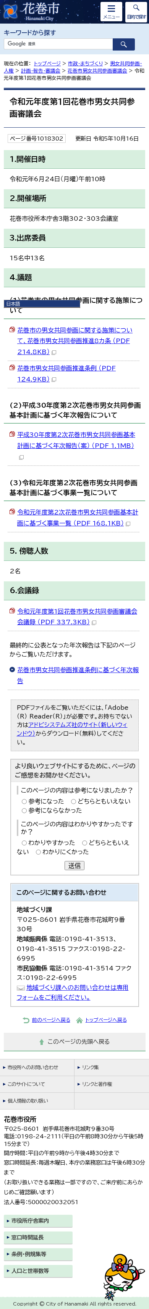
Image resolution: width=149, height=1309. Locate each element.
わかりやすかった (51, 843)
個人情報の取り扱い (28, 1100)
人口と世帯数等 (30, 1271)
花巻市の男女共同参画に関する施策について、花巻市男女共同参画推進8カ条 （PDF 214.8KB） (75, 341)
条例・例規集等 (28, 1254)
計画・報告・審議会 (40, 70)
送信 (74, 866)
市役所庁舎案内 (30, 1221)
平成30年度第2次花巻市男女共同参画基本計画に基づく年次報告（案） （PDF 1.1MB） (76, 440)
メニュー (111, 16)
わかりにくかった (65, 852)
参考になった (46, 801)
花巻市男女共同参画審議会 (97, 70)
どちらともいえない (104, 801)
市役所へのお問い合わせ (33, 1067)
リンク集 (90, 1067)
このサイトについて (26, 1084)
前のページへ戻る (51, 1020)
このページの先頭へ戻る (79, 1042)
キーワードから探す (30, 33)
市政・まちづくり (85, 63)
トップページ (47, 63)
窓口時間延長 (27, 1237)
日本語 (13, 303)
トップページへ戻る (106, 1020)
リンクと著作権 (97, 1084)
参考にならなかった (55, 810)
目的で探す (136, 16)
